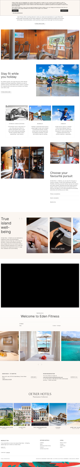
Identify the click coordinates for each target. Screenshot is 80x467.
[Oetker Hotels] (40, 395)
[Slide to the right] (22, 219)
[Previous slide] (38, 364)
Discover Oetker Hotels (45, 445)
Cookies (62, 444)
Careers (42, 442)
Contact (42, 447)
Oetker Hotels (44, 440)
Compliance (62, 445)
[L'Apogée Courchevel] (57, 428)
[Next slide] (42, 364)
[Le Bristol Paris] (22, 428)
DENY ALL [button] (15, 10)
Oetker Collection (44, 448)
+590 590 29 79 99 (7, 379)
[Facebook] (41, 390)
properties (24, 2)
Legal (62, 440)
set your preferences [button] (18, 13)
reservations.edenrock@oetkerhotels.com (53, 377)
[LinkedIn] (43, 390)
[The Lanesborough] (40, 428)
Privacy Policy (63, 442)
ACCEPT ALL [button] (64, 10)
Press (41, 444)
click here (17, 5)
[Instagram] (36, 390)
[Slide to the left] (20, 219)
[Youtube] (39, 390)
